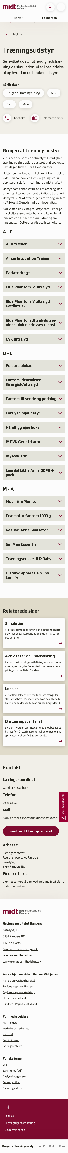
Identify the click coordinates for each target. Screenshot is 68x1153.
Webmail (8, 1034)
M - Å (26, 104)
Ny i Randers (10, 1023)
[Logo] (19, 7)
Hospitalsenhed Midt (15, 998)
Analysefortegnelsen (14, 1076)
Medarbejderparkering (15, 1029)
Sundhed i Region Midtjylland (20, 1004)
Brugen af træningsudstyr (23, 93)
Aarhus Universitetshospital (19, 981)
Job (5, 1065)
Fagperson (49, 18)
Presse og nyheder (13, 1088)
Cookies (9, 1116)
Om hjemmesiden (15, 1130)
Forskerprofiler (11, 1082)
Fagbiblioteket (11, 1040)
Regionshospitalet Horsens (18, 987)
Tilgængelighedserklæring (20, 1123)
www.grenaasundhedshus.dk (22, 961)
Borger (18, 18)
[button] (50, 7)
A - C (54, 93)
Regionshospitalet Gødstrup (19, 992)
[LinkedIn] (19, 1107)
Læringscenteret (12, 1046)
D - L (9, 104)
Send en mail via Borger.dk (20, 949)
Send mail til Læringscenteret (31, 831)
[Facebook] (8, 1107)
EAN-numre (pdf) (13, 1071)
